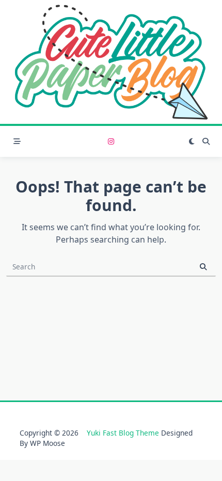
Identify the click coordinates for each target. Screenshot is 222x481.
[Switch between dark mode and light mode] (191, 141)
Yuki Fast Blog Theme (123, 433)
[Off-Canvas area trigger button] (17, 141)
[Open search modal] (206, 141)
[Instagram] (111, 141)
